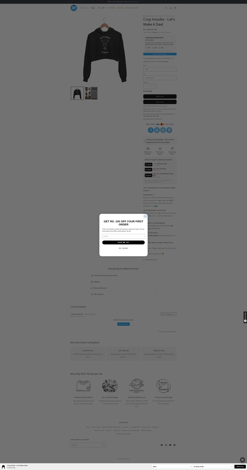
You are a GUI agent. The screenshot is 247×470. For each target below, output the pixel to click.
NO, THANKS (123, 248)
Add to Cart (240, 466)
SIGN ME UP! (123, 242)
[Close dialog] (145, 216)
